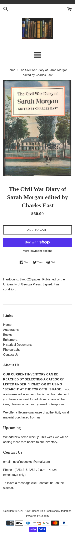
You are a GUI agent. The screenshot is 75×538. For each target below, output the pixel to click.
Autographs (11, 329)
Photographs (11, 349)
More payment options (37, 250)
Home (7, 324)
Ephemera (10, 339)
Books (7, 334)
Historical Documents (17, 344)
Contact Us (11, 354)
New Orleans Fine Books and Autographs (48, 511)
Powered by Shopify (37, 516)
